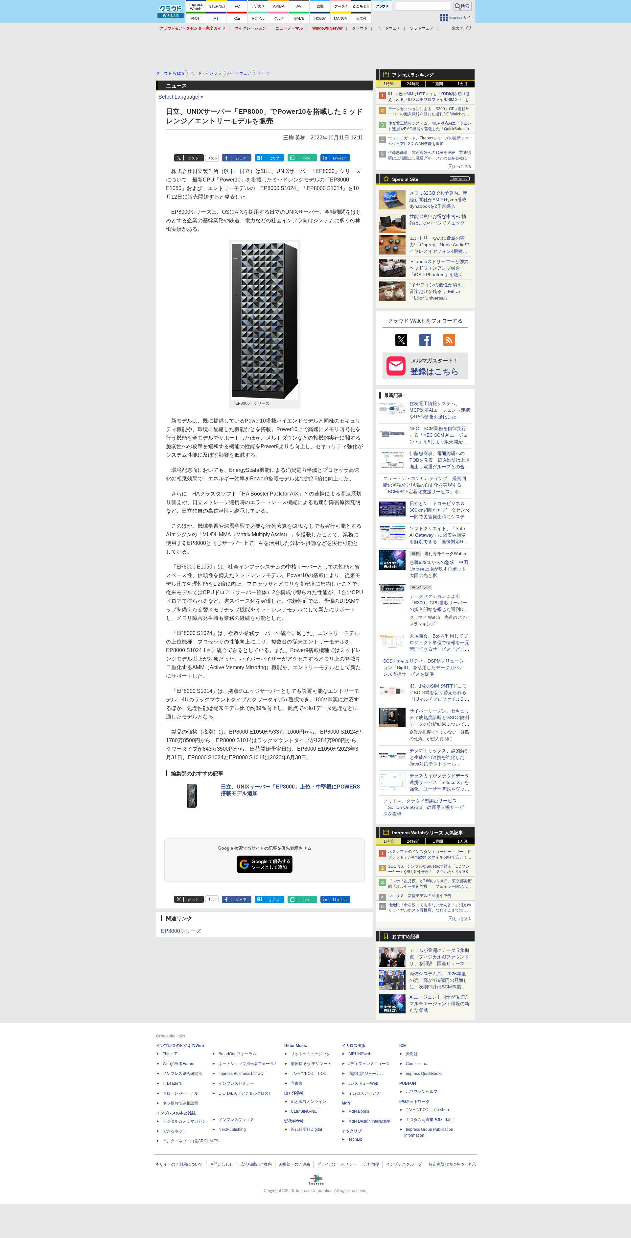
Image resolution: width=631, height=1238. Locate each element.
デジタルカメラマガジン (184, 1121)
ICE (402, 1045)
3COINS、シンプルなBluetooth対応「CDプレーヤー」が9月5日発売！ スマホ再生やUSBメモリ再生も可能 (430, 872)
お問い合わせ (221, 1164)
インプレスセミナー (236, 1083)
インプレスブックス (236, 1119)
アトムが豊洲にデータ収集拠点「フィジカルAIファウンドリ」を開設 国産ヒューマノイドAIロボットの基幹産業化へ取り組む (439, 963)
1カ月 (462, 84)
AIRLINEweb (359, 1054)
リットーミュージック (310, 1054)
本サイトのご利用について (179, 1164)
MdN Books (358, 1111)
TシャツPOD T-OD (309, 1073)
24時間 (413, 84)
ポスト (193, 158)
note (306, 158)
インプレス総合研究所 (182, 1073)
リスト (212, 158)
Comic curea (417, 1063)
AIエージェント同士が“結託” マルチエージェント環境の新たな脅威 (440, 1003)
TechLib (355, 1139)
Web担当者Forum (178, 1063)
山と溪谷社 (294, 1093)
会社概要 (371, 1164)
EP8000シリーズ (181, 931)
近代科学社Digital (306, 1129)
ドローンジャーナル (180, 1093)
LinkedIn (339, 158)
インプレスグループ (404, 1164)
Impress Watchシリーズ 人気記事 (427, 832)
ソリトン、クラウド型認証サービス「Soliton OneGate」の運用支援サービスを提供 (423, 807)
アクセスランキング (412, 75)
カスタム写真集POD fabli (430, 1119)
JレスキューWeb (363, 1083)
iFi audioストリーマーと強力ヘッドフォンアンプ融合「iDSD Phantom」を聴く (439, 268)
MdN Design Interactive (369, 1121)
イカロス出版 (353, 1045)
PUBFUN (407, 1083)
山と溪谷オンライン (308, 1101)
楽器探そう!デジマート (311, 1063)
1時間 (389, 84)
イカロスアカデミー (366, 1093)
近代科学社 (294, 1121)
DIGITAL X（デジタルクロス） (245, 1093)
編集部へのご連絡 (294, 1164)
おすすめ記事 (406, 936)
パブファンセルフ (421, 1091)
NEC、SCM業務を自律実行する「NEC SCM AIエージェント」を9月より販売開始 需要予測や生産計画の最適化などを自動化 (439, 441)
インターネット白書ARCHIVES (191, 1141)
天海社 (412, 1054)
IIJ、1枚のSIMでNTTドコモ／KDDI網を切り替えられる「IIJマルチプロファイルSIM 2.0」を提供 (430, 100)
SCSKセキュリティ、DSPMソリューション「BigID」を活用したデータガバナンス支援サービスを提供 (423, 667)
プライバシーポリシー (337, 1164)
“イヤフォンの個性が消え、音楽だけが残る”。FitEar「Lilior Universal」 (437, 291)
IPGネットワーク (414, 1101)
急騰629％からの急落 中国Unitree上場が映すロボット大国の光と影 (438, 569)
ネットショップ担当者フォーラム (248, 1063)
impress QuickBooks (424, 1073)
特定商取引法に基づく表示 (452, 1164)
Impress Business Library (241, 1073)
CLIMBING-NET (305, 1111)
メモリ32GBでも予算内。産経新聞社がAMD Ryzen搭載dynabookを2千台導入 (438, 199)
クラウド (360, 28)
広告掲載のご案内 (256, 1164)
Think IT (170, 1054)
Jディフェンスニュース (369, 1063)
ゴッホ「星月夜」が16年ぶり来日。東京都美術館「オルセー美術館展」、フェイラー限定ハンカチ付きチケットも (430, 886)
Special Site (405, 179)
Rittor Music (295, 1045)
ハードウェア (389, 28)
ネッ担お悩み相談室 (180, 1103)
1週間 (438, 84)
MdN (346, 1103)
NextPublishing (232, 1129)
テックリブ (352, 1131)
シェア (241, 158)
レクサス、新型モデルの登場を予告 (419, 895)
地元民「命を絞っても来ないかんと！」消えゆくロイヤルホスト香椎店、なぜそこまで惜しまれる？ (429, 910)
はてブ (274, 158)
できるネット (174, 1131)
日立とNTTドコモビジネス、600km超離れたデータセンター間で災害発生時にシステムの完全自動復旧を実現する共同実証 (439, 516)
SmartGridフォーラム (237, 1054)
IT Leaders (172, 1083)
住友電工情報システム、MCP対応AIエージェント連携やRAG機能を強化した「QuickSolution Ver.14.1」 (430, 129)
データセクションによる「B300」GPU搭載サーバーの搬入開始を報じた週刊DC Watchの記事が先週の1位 (428, 114)
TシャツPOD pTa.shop (427, 1109)
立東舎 (297, 1083)
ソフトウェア (421, 28)
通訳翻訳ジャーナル (366, 1073)
